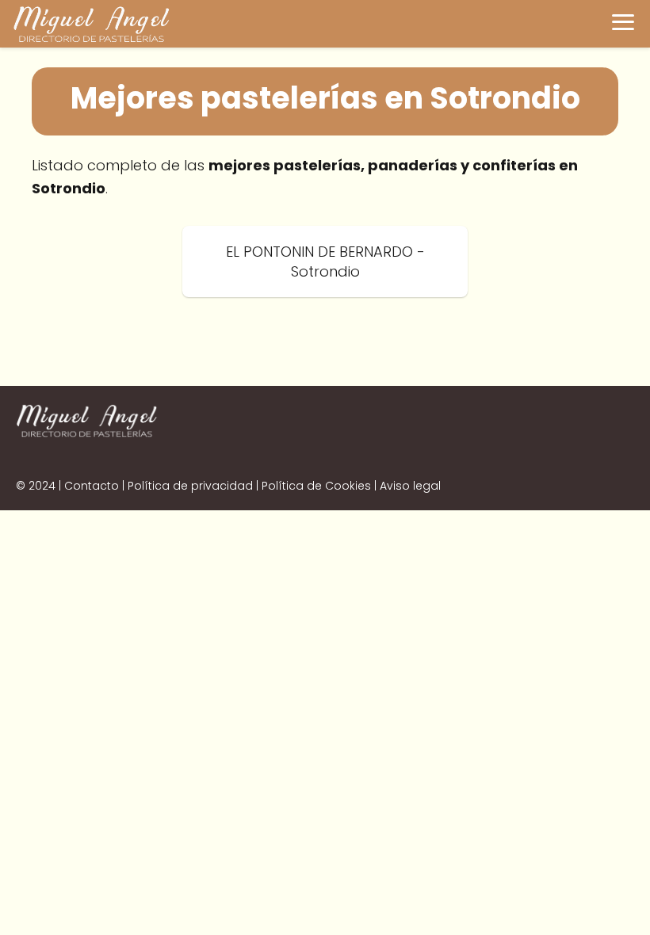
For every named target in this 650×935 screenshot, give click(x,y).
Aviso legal (410, 486)
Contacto (91, 486)
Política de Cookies (316, 486)
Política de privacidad (190, 486)
